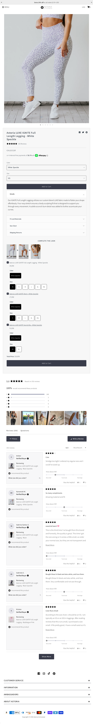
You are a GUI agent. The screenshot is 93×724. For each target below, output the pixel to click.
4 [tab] (47, 125)
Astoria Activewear (39, 717)
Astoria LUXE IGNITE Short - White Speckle (23, 294)
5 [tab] (50, 125)
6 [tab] (52, 125)
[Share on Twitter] (83, 132)
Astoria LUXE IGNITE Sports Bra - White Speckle (25, 325)
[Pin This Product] (87, 132)
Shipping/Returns (16, 233)
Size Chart (13, 226)
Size (8, 173)
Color (8, 163)
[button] (17, 143)
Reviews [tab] (12, 431)
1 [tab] (40, 125)
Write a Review (80, 440)
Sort (67, 448)
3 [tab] (45, 125)
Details (12, 194)
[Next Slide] (85, 418)
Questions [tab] (25, 431)
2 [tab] (43, 125)
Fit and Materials (15, 219)
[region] (46, 418)
